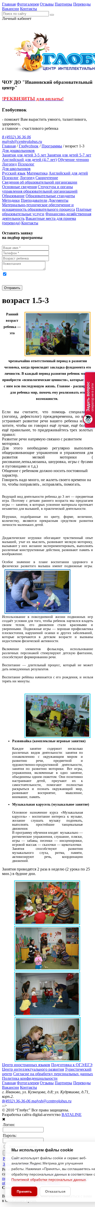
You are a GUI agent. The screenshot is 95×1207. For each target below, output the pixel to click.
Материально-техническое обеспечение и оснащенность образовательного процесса (38, 207)
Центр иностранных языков (26, 1065)
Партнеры (63, 4)
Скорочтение (46, 178)
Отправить (12, 288)
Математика (37, 173)
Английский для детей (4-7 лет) (29, 159)
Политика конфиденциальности (30, 1078)
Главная (9, 4)
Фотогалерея (28, 4)
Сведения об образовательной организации (39, 182)
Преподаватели (34, 200)
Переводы (82, 4)
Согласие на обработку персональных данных (53, 1074)
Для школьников (16, 169)
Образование (13, 196)
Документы (58, 200)
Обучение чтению (73, 159)
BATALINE (72, 1114)
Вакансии (10, 9)
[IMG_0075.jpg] (47, 924)
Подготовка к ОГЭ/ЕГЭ (71, 1065)
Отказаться (55, 1191)
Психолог (26, 164)
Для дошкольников (18, 150)
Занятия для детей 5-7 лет (69, 155)
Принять (24, 1191)
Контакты (28, 9)
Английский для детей (68, 173)
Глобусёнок (29, 146)
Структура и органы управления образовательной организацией (40, 189)
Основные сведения (19, 187)
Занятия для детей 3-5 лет (24, 155)
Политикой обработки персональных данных (48, 1180)
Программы (52, 146)
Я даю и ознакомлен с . (42, 278)
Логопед (9, 164)
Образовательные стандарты (50, 196)
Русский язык (14, 173)
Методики (11, 200)
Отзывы (47, 4)
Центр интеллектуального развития (33, 1069)
